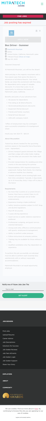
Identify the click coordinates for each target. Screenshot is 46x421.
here (36, 408)
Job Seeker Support (10, 360)
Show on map (24, 57)
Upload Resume (8, 335)
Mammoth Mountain (14, 49)
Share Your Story (9, 364)
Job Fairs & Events (9, 353)
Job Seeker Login (9, 357)
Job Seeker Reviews (10, 349)
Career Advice (8, 338)
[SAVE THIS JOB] (40, 31)
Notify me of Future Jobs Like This (15, 284)
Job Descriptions (9, 342)
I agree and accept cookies (23, 417)
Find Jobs (6, 331)
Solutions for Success (11, 346)
